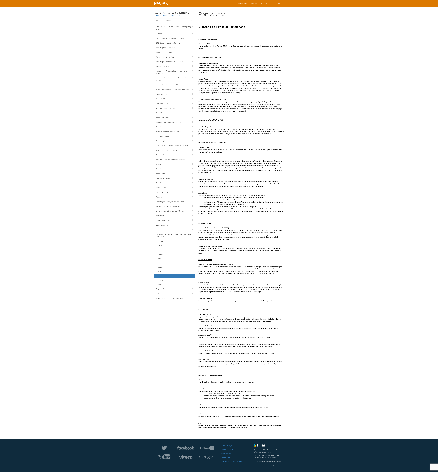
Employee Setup (162, 104)
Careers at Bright (227, 450)
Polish (159, 271)
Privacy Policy (226, 454)
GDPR (158, 294)
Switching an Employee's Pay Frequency (170, 202)
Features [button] (231, 3)
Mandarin (160, 267)
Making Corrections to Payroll (166, 150)
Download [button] (243, 3)
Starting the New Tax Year (165, 57)
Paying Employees (162, 141)
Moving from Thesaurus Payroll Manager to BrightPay (171, 72)
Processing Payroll (162, 118)
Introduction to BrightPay (165, 52)
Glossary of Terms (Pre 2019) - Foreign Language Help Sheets (173, 235)
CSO (157, 230)
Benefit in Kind (161, 183)
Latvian (160, 258)
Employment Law (162, 225)
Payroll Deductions (162, 127)
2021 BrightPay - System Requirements (170, 38)
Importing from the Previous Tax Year (169, 62)
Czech (160, 245)
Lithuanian (161, 263)
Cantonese (161, 241)
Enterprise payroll (227, 446)
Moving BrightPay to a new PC (167, 85)
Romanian (161, 280)
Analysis (158, 164)
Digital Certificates (162, 99)
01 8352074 (270, 465)
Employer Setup (161, 94)
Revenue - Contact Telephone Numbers (170, 160)
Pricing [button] (254, 3)
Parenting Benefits (162, 192)
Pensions (159, 197)
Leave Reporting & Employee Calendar (170, 211)
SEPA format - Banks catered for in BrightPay (172, 146)
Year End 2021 (161, 34)
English (160, 250)
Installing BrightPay (162, 66)
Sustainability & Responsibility (231, 462)
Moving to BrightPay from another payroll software (171, 79)
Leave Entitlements (163, 220)
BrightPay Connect (162, 289)
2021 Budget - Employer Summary (168, 43)
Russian (160, 284)
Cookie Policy (226, 458)
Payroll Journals (161, 169)
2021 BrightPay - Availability (166, 48)
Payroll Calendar (161, 113)
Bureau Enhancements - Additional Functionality (173, 90)
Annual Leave (160, 216)
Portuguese (161, 276)
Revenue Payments (163, 155)
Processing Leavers (163, 178)
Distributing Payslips (163, 136)
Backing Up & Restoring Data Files (168, 206)
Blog (273, 3)
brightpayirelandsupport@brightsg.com (168, 15)
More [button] (280, 3)
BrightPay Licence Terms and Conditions (170, 298)
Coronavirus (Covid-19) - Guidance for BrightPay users (173, 28)
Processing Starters (163, 174)
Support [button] (264, 3)
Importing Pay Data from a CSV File (168, 122)
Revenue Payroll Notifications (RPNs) (169, 108)
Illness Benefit (161, 188)
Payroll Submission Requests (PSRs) (168, 132)
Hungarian (161, 254)
